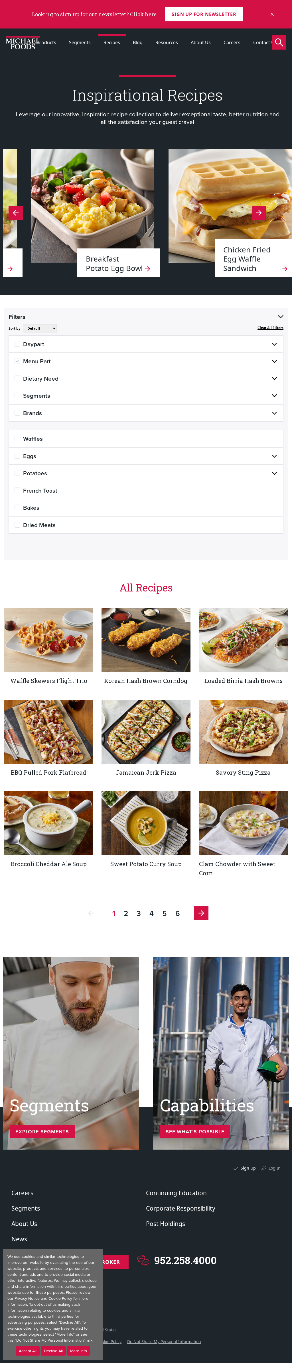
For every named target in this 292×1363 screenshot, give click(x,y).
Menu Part (37, 361)
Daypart (33, 344)
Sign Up (248, 1168)
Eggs (29, 456)
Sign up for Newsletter (204, 14)
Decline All (53, 1350)
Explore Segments (42, 1131)
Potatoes (35, 473)
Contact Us (265, 42)
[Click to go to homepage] (23, 42)
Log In (275, 1168)
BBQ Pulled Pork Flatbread (48, 772)
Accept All (27, 1350)
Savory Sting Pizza (243, 772)
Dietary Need (40, 378)
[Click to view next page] (201, 913)
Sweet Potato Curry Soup (146, 864)
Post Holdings (165, 1224)
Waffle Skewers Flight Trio (48, 681)
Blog (138, 42)
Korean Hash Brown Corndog (146, 681)
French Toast (40, 490)
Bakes (31, 507)
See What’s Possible (195, 1131)
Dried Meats (39, 525)
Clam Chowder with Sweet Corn (237, 868)
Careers (232, 42)
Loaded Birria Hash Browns (243, 681)
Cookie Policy (109, 1341)
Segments (80, 42)
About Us (201, 42)
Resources (166, 42)
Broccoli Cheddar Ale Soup (49, 864)
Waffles (33, 438)
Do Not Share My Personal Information (164, 1341)
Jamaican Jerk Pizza (145, 772)
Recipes (112, 42)
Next (16, 213)
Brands (32, 413)
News (19, 1239)
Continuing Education (176, 1193)
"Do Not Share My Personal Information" (50, 1340)
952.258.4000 (185, 1260)
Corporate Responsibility (180, 1208)
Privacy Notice (27, 1298)
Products (46, 42)
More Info (78, 1350)
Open (280, 317)
